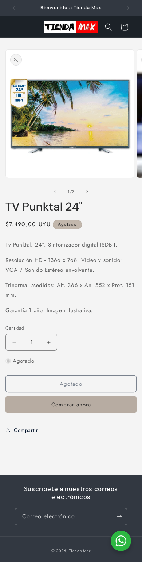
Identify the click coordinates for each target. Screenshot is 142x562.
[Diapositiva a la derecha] (87, 192)
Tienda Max (80, 551)
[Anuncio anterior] (13, 8)
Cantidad (14, 328)
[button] (15, 27)
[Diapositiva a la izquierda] (55, 192)
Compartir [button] (26, 430)
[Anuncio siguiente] (129, 8)
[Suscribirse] (119, 516)
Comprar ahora (71, 405)
